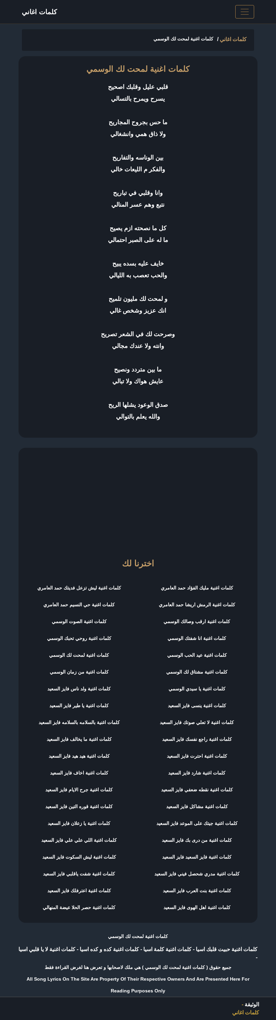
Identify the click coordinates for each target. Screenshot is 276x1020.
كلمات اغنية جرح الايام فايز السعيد (79, 789)
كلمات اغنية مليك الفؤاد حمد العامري (197, 587)
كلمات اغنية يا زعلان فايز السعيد (79, 823)
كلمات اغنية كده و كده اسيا (108, 949)
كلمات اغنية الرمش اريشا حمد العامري (197, 604)
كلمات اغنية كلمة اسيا (167, 949)
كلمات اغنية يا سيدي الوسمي (197, 688)
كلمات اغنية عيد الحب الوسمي (197, 655)
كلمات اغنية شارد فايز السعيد (197, 772)
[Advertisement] (138, 500)
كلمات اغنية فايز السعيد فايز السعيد (197, 857)
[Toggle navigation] (244, 12)
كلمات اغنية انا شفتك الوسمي (197, 638)
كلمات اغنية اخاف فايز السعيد (79, 772)
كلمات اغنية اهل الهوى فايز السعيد (197, 907)
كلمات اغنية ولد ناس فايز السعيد (79, 688)
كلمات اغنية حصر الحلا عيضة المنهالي (79, 907)
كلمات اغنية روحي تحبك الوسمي (79, 638)
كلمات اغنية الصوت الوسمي (79, 621)
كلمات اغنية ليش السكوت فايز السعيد (79, 857)
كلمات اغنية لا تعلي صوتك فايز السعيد (197, 722)
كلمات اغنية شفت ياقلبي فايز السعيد (79, 873)
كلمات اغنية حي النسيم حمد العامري (79, 604)
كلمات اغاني (39, 11)
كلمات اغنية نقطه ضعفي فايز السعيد (197, 789)
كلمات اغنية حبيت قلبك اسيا (226, 949)
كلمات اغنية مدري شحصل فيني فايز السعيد (197, 873)
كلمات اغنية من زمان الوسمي (79, 672)
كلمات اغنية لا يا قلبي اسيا (47, 949)
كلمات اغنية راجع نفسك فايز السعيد (197, 739)
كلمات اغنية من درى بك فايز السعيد (197, 840)
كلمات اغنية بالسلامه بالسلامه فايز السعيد (79, 722)
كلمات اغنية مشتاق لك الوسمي (197, 672)
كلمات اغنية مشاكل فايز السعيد (197, 806)
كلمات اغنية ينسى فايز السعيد (197, 705)
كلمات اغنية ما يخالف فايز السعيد (79, 739)
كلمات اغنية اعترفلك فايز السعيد (79, 890)
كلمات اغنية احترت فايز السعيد (197, 756)
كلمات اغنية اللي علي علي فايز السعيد (79, 840)
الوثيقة (252, 1004)
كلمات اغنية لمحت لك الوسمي (79, 655)
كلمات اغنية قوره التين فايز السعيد (79, 806)
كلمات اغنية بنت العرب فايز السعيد (197, 890)
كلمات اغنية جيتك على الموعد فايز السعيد (197, 823)
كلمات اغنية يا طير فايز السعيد (79, 705)
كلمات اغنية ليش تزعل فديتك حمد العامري (79, 587)
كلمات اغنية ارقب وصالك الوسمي (197, 621)
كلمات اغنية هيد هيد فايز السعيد (79, 756)
